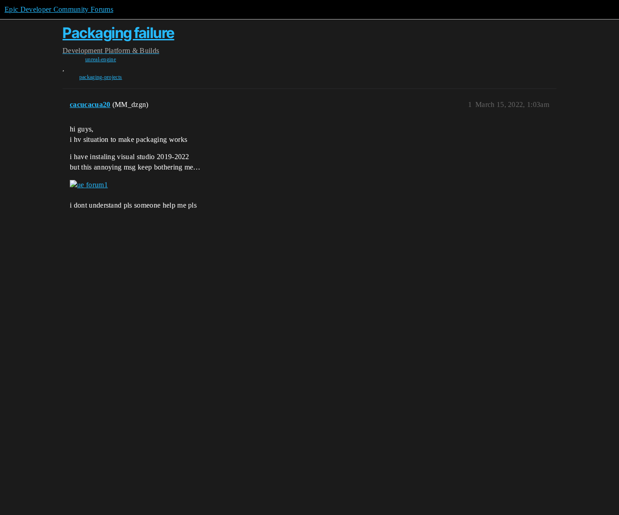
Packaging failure (118, 33)
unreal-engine (100, 59)
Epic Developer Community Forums (59, 9)
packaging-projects (100, 77)
